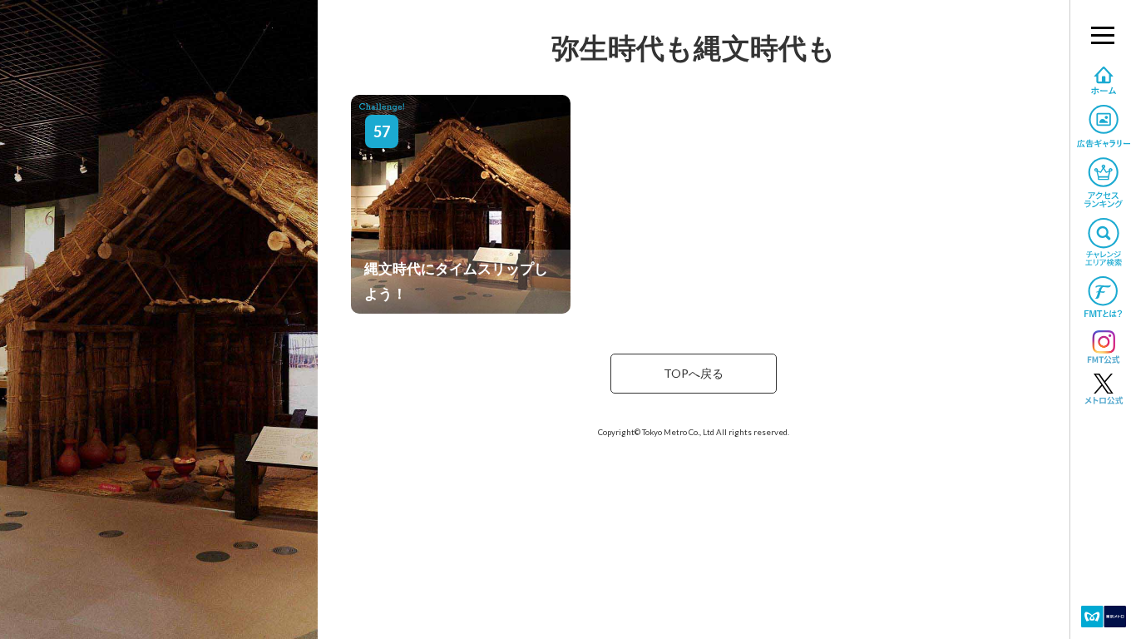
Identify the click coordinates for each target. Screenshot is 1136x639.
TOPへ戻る (694, 373)
